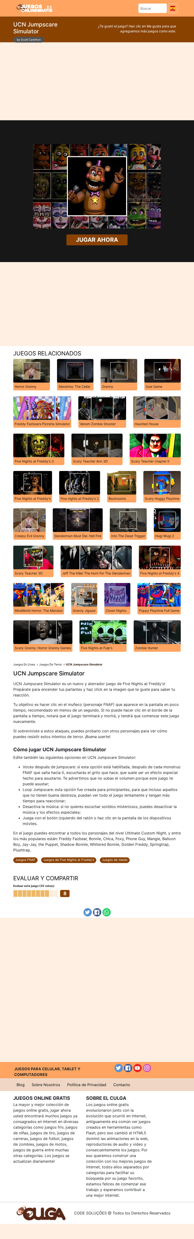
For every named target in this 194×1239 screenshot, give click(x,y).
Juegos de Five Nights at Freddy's (68, 860)
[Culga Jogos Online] (41, 1212)
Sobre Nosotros (46, 1084)
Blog (21, 1084)
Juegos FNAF (25, 860)
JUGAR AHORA (97, 240)
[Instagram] (147, 1068)
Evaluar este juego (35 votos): (34, 886)
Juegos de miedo (115, 860)
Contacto (121, 1084)
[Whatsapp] (106, 912)
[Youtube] (137, 1068)
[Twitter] (88, 912)
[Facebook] (97, 912)
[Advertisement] (97, 81)
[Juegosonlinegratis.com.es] (34, 7)
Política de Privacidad (86, 1084)
